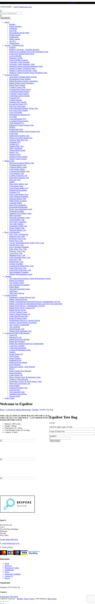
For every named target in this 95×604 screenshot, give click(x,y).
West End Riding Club (17, 230)
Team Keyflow (14, 390)
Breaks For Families (16, 281)
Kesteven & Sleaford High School (21, 54)
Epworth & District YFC (18, 104)
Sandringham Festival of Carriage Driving (24, 320)
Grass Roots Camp (16, 186)
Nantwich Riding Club (17, 199)
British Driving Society (17, 310)
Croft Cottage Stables (17, 169)
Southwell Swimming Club (19, 136)
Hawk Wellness (15, 358)
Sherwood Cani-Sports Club (19, 384)
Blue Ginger (52, 599)
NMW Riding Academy (18, 201)
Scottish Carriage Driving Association (23, 323)
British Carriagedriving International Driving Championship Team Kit (34, 302)
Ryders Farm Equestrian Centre (20, 209)
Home (2, 410)
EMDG (12, 182)
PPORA (12, 127)
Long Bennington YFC (17, 119)
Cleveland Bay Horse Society (20, 89)
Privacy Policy (29, 599)
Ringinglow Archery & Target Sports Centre (25, 381)
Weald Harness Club (16, 329)
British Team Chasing (17, 85)
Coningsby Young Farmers (19, 94)
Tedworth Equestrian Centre (19, 218)
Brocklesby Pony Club (17, 239)
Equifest (12, 352)
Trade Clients (9, 398)
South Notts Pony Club (17, 268)
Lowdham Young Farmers (18, 121)
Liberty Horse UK (16, 375)
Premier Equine (15, 35)
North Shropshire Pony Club (19, 257)
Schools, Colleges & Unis (14, 45)
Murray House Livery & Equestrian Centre (25, 377)
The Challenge (14, 327)
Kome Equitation (15, 373)
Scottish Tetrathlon (16, 264)
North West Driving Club (18, 316)
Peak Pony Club (15, 260)
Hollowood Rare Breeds (18, 362)
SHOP (7, 22)
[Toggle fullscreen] (3, 601)
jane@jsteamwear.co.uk (23, 7)
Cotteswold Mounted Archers (20, 350)
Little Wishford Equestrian (18, 197)
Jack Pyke (13, 31)
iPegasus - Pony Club (17, 251)
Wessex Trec (14, 152)
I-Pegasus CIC (14, 192)
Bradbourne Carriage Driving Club (22, 297)
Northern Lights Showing (18, 379)
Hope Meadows (15, 365)
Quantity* (53, 436)
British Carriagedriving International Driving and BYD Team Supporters (35, 304)
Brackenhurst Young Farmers (20, 79)
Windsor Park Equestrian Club (20, 331)
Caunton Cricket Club (17, 87)
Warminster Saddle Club (18, 226)
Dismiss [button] (73, 3)
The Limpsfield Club (17, 392)
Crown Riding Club (16, 173)
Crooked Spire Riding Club (19, 171)
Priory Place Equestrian (17, 205)
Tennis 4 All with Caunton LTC (21, 138)
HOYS (11, 369)
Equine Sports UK (16, 354)
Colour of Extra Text (57, 431)
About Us (8, 566)
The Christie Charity (16, 283)
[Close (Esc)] (8, 601)
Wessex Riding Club (16, 228)
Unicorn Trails (14, 396)
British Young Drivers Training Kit (22, 308)
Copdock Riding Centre (18, 167)
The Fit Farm (14, 356)
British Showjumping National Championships (26, 344)
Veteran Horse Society (17, 150)
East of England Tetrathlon (19, 247)
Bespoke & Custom (12, 568)
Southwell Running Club (18, 388)
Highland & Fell (15, 360)
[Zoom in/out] (1, 601)
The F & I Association (17, 106)
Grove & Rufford (15, 113)
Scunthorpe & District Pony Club (21, 266)
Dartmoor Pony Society (18, 102)
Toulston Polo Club (16, 146)
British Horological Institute (19, 339)
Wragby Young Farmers (18, 159)
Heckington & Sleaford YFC (19, 115)
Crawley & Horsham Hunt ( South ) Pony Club (26, 243)
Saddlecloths (14, 37)
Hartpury (12, 47)
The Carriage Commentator (19, 325)
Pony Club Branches (12, 232)
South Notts (13, 134)
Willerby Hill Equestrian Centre (20, 274)
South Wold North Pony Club (20, 270)
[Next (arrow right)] (3, 603)
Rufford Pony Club (16, 262)
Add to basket (55, 441)
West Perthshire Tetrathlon (18, 272)
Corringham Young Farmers (19, 96)
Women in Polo (15, 155)
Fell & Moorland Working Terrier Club (23, 108)
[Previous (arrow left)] (1, 603)
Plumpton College (15, 58)
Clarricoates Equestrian (17, 348)
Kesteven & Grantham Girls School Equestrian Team (28, 52)
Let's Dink (13, 117)
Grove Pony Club (15, 253)
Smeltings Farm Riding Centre (20, 213)
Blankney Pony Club (17, 236)
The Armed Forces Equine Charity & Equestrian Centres (30, 278)
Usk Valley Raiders (16, 224)
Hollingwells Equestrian (18, 190)
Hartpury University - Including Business (24, 50)
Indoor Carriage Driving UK (19, 314)
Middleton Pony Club (17, 255)
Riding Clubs (9, 161)
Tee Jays (12, 41)
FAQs (7, 572)
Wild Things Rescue (16, 293)
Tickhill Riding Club (16, 220)
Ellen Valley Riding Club (18, 184)
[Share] (5, 601)
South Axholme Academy (18, 60)
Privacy (7, 578)
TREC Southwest (15, 148)
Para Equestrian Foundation (19, 285)
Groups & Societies (12, 75)
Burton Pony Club (16, 241)
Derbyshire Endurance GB (19, 178)
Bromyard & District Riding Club (21, 163)
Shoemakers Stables (16, 211)
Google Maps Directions (9, 539)
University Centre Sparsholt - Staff (22, 64)
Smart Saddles (14, 386)
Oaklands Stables (15, 203)
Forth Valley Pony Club (18, 249)
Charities (8, 276)
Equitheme (13, 29)
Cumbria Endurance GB (18, 176)
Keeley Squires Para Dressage (20, 371)
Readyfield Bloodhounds (18, 207)
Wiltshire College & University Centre (23, 71)
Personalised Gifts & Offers (19, 33)
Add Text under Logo (60, 427)
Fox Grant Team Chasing (18, 110)
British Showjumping (17, 341)
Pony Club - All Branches (18, 234)
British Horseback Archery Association (23, 81)
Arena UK (13, 335)
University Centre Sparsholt (19, 62)
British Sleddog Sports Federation (21, 83)
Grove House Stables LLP (19, 188)
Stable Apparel (14, 39)
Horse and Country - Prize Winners (22, 367)
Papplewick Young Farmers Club (21, 125)
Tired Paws (13, 291)
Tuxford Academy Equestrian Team (22, 68)
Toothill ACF (14, 144)
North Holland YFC (16, 123)
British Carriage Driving (18, 299)
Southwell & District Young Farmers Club (24, 131)
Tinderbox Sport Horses (18, 394)
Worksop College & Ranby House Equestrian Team (28, 73)
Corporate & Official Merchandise (17, 333)
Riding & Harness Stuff (18, 318)
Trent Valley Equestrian (17, 222)
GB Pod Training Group (18, 312)
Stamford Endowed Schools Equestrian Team (26, 66)
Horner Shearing (15, 26)
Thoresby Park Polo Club (18, 140)
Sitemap (20, 599)
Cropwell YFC (14, 98)
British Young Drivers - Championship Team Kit (27, 306)
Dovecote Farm (15, 180)
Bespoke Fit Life (15, 337)
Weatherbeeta (14, 43)
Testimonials (9, 570)
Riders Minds (14, 287)
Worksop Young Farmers (18, 157)
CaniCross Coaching (16, 346)
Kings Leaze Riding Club (18, 194)
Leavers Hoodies (15, 56)
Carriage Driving (11, 295)
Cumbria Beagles (15, 100)
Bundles (12, 24)
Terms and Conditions (13, 574)
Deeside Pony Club (16, 245)
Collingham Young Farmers (19, 92)
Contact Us (9, 576)
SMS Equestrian (15, 215)
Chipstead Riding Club (17, 165)
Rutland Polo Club (16, 129)
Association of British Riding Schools (23, 77)
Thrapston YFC (15, 142)
